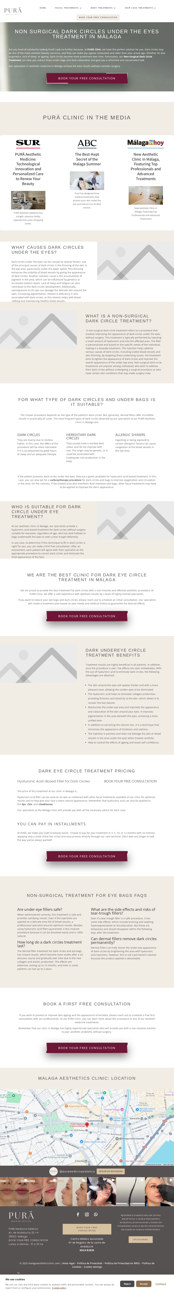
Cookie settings (93, 1266)
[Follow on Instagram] (87, 1214)
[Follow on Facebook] (78, 1214)
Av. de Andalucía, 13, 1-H (24, 1232)
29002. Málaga (18, 1236)
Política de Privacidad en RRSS (122, 1263)
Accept (144, 1283)
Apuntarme (140, 1240)
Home (43, 8)
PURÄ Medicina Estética (23, 1229)
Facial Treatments (67, 8)
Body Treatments (102, 8)
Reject (127, 1283)
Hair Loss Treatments (139, 8)
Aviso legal (68, 1263)
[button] (14, 1191)
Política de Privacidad (89, 1263)
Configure (160, 1283)
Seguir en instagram (111, 1171)
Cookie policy (59, 1288)
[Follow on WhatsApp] (96, 1214)
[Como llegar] (87, 1127)
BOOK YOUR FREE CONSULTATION (98, 17)
